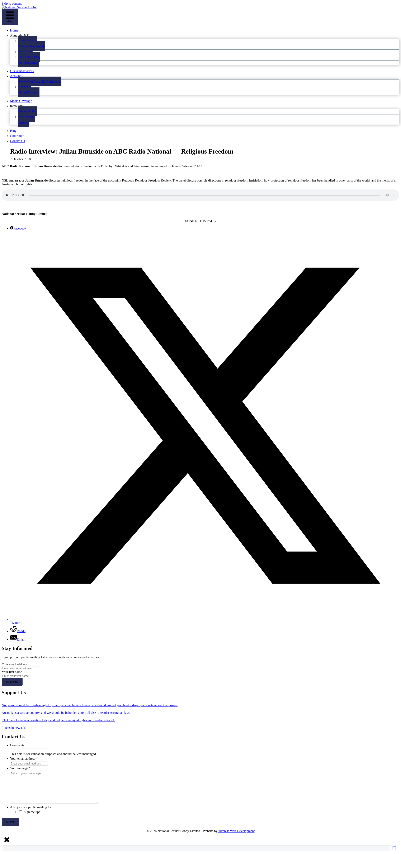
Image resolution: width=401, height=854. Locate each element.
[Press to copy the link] (394, 849)
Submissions (26, 117)
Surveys (23, 122)
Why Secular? (27, 41)
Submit (10, 822)
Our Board (25, 51)
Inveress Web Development (236, 831)
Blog (13, 130)
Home (14, 30)
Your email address (14, 664)
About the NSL (20, 35)
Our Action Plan (29, 57)
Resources (17, 106)
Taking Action (27, 111)
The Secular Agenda (31, 46)
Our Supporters (28, 62)
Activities (16, 76)
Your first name (12, 672)
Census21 (24, 87)
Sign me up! (32, 812)
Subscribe (12, 681)
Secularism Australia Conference (39, 81)
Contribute (17, 135)
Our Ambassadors (22, 71)
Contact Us (17, 141)
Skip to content (12, 3)
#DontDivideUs (28, 92)
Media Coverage (21, 101)
